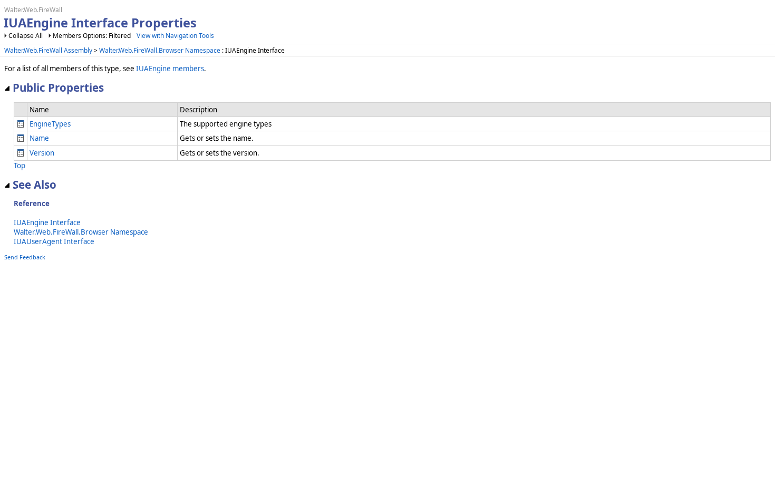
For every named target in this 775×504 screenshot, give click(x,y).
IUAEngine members (170, 68)
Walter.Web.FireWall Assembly (48, 50)
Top (19, 165)
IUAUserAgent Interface (54, 241)
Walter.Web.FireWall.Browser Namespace (159, 50)
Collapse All (25, 35)
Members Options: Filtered (92, 35)
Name (39, 138)
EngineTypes (50, 124)
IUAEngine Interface (47, 222)
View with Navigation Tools (175, 35)
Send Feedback (24, 257)
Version (42, 153)
